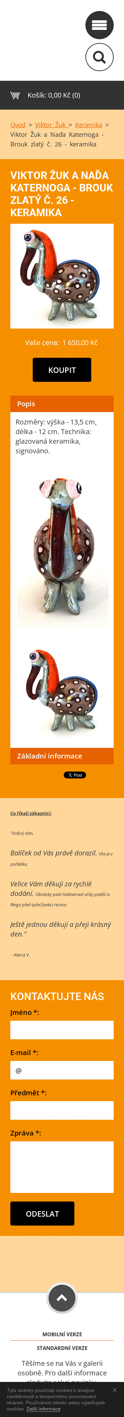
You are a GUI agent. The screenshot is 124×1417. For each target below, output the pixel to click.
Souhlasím (116, 1390)
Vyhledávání (99, 57)
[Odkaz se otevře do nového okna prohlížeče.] (62, 326)
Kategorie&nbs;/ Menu (99, 25)
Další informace (44, 1409)
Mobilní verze (62, 1334)
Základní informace (49, 756)
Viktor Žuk (52, 125)
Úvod (17, 125)
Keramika (88, 125)
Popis (26, 403)
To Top (62, 1298)
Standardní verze (62, 1348)
